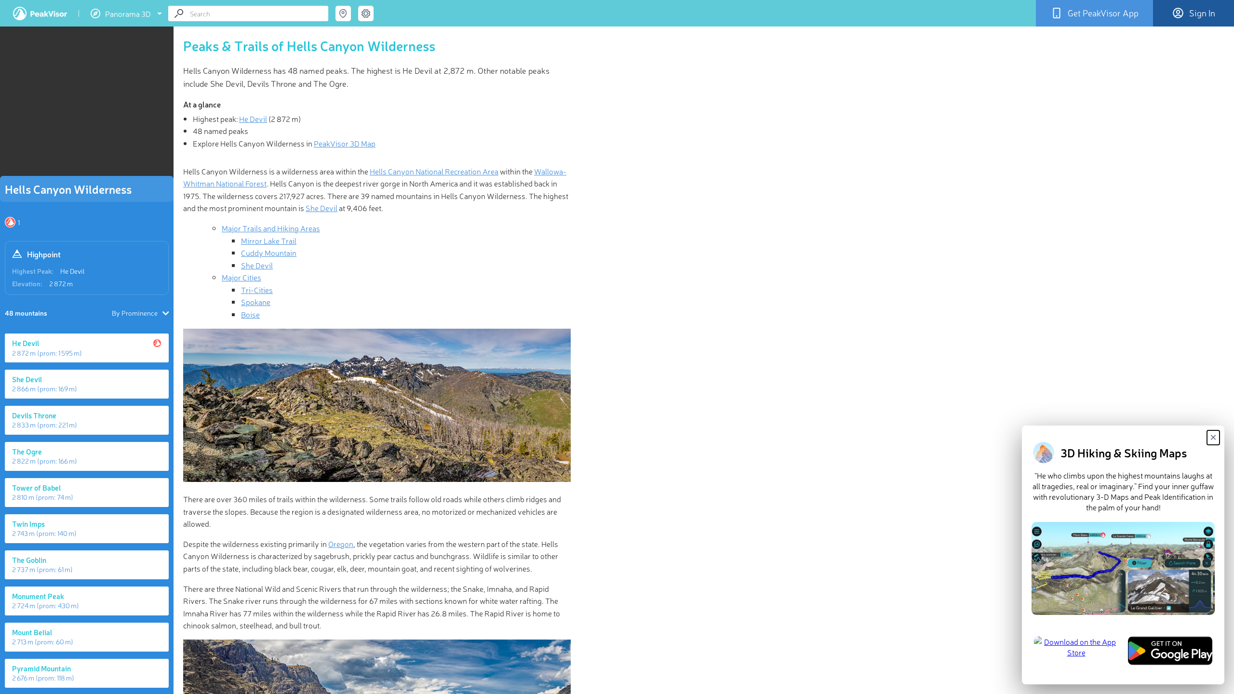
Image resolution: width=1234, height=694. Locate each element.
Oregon (340, 543)
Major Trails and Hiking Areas (271, 228)
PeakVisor (40, 13)
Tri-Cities (257, 289)
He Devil (72, 271)
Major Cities (241, 277)
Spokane (255, 301)
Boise (250, 314)
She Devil (321, 207)
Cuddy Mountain (268, 252)
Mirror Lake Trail (268, 240)
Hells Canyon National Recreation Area (434, 171)
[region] (87, 104)
